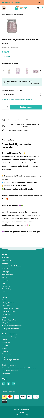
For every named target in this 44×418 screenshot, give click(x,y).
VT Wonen (5, 280)
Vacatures (5, 351)
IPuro (3, 283)
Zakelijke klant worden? (10, 371)
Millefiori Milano (7, 274)
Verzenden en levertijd (9, 337)
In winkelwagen (26, 107)
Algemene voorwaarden (22, 409)
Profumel (5, 269)
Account (40, 2)
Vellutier (4, 277)
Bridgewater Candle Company (12, 266)
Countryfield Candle (8, 311)
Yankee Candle (7, 260)
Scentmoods (6, 286)
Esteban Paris (6, 314)
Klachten (5, 345)
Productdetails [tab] (8, 140)
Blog (3, 357)
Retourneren (6, 342)
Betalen (4, 340)
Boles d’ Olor (6, 306)
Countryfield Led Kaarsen (10, 328)
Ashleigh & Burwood (8, 303)
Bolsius (4, 317)
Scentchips (5, 272)
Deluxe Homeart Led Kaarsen (12, 326)
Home (3, 14)
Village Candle (7, 323)
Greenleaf (5, 263)
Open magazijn (7, 354)
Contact (4, 348)
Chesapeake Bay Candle (10, 308)
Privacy (22, 412)
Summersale (6, 374)
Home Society (6, 289)
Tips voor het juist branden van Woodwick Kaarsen (19, 368)
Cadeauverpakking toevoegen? (13, 90)
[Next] (40, 71)
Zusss (3, 292)
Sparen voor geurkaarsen (10, 360)
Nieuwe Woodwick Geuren (11, 2)
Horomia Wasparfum (9, 320)
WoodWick (5, 257)
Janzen (4, 300)
